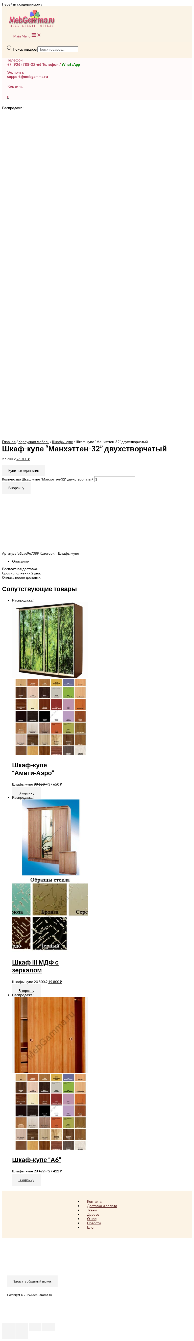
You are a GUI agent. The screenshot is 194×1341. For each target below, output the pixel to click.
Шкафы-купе (62, 441)
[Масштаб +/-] (48, 1327)
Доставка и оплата (102, 1206)
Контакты (94, 1201)
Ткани (92, 1210)
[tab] (102, 561)
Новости (94, 1223)
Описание (20, 561)
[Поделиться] (21, 1327)
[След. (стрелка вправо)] (21, 1335)
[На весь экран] (35, 1327)
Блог (91, 1227)
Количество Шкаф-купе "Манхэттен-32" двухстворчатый (47, 479)
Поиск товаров (25, 49)
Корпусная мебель (33, 441)
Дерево (93, 1214)
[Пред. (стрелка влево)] (8, 1335)
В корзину (16, 488)
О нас (91, 1218)
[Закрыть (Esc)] (8, 1327)
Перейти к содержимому (22, 4)
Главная (9, 441)
